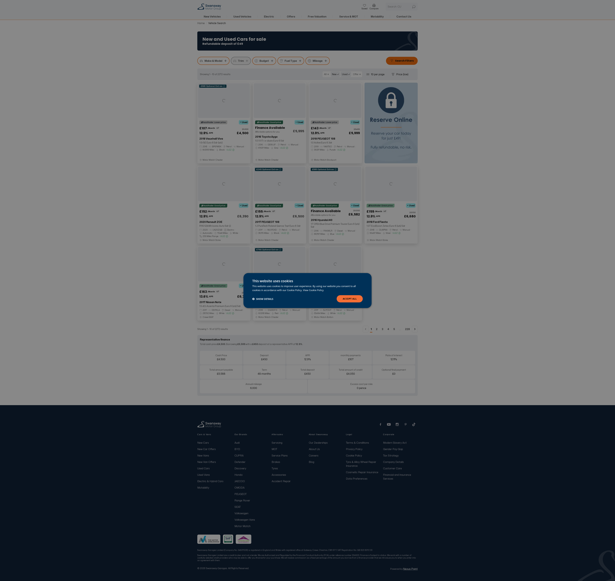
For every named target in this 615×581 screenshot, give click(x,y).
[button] (262, 299)
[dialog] (307, 290)
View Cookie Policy (313, 290)
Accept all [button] (350, 298)
